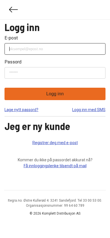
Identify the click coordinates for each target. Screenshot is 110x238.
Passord (13, 62)
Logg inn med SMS (88, 109)
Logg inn (55, 93)
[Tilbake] (13, 9)
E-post (11, 38)
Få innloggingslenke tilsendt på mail (55, 166)
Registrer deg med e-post (55, 142)
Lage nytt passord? (21, 109)
